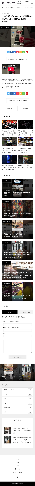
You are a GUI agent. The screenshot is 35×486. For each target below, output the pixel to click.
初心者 (6, 242)
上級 (6, 262)
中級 (6, 180)
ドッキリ (17, 469)
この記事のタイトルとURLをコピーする (17, 59)
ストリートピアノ (5, 27)
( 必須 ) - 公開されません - (11, 327)
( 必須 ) (11, 321)
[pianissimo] (8, 3)
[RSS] (17, 477)
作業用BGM (6, 201)
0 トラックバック (25, 312)
